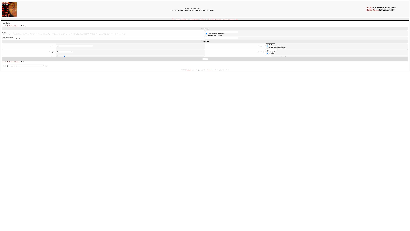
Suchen (178, 19)
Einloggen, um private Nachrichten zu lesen (223, 19)
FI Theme (209, 70)
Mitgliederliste (185, 19)
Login (236, 19)
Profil (209, 19)
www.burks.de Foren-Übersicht (11, 26)
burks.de (369, 7)
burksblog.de (370, 9)
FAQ (173, 19)
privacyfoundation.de (373, 10)
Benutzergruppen (194, 19)
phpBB (189, 70)
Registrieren (203, 19)
